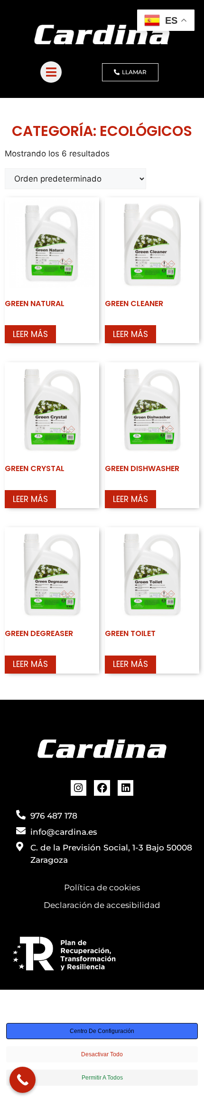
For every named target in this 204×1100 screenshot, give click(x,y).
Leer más (30, 334)
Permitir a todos (102, 1077)
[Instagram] (79, 788)
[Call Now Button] (22, 1080)
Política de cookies (102, 887)
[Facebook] (102, 788)
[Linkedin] (126, 788)
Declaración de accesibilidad (102, 905)
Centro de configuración (102, 1031)
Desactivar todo (102, 1054)
